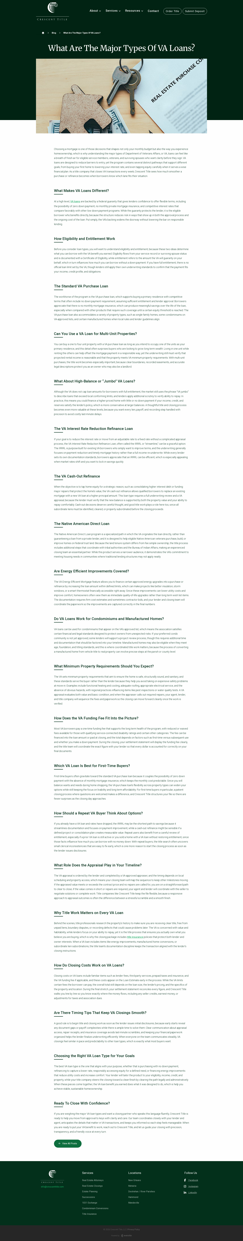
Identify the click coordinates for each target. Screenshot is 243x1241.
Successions (88, 1197)
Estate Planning (89, 1191)
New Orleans (134, 1180)
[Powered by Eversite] (126, 1235)
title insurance (135, 936)
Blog (54, 33)
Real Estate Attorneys (93, 1180)
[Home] (43, 32)
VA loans (75, 201)
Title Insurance (89, 1214)
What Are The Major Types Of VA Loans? (82, 33)
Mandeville (133, 1202)
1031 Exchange (89, 1202)
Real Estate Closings (92, 1186)
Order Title (172, 11)
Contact (153, 11)
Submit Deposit (195, 11)
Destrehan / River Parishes (141, 1191)
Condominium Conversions (95, 1208)
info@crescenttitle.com (52, 1186)
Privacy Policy (134, 1229)
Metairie (132, 1186)
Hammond (133, 1197)
